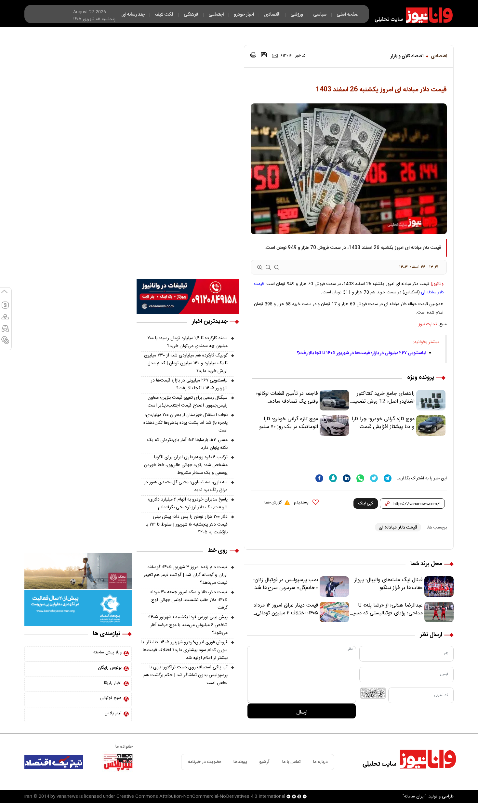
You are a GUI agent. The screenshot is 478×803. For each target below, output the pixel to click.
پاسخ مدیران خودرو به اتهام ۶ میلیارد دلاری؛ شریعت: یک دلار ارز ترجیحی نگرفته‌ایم (188, 503)
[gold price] (5, 319)
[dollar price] (5, 308)
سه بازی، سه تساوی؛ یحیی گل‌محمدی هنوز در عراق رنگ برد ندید (186, 486)
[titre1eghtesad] (53, 762)
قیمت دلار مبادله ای (398, 527)
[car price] (5, 331)
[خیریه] (78, 608)
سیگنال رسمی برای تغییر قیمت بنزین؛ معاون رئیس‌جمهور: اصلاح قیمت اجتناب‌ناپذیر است (188, 401)
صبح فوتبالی (111, 698)
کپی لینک (365, 503)
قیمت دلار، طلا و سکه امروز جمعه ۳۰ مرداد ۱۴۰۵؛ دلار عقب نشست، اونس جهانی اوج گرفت (189, 600)
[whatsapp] (360, 478)
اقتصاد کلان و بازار (407, 56)
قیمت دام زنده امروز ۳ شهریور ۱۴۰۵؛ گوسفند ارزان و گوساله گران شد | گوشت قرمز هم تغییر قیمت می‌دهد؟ (186, 575)
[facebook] (319, 478)
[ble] (333, 478)
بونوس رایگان (110, 667)
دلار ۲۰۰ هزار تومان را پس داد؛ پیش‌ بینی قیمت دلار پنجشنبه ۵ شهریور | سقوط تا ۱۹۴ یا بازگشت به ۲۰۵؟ (187, 524)
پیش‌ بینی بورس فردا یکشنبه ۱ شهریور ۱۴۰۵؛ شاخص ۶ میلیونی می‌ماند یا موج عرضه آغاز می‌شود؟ (188, 625)
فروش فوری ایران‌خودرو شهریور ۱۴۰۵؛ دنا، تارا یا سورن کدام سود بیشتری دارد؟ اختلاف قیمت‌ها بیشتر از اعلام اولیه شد (184, 650)
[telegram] (388, 478)
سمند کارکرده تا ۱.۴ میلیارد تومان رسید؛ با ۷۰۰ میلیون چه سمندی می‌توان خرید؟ (188, 342)
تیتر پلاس (113, 713)
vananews (67, 796)
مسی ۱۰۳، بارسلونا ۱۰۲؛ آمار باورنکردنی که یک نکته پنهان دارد (187, 444)
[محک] (78, 571)
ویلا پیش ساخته (107, 652)
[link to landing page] (411, 15)
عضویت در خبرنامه (204, 762)
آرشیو (264, 762)
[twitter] (374, 478)
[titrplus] (118, 762)
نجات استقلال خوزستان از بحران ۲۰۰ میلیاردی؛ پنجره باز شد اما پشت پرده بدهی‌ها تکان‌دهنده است (185, 423)
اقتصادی (439, 56)
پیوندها (240, 762)
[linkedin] (347, 478)
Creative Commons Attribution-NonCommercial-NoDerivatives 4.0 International (200, 796)
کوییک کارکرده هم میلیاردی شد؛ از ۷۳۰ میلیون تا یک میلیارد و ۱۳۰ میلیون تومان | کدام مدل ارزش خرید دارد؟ (186, 363)
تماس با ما (291, 762)
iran (28, 796)
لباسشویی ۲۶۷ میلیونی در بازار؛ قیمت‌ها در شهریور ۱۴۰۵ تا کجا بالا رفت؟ (361, 353)
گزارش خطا (273, 502)
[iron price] (5, 343)
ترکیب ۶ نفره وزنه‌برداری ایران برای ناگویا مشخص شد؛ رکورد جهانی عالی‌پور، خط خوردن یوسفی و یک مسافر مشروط (186, 465)
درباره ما (320, 762)
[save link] (264, 55)
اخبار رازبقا (113, 683)
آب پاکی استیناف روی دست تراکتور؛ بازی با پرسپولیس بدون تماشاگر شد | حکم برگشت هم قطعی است (185, 675)
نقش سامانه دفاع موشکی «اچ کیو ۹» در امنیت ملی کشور (414, 782)
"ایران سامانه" (414, 796)
